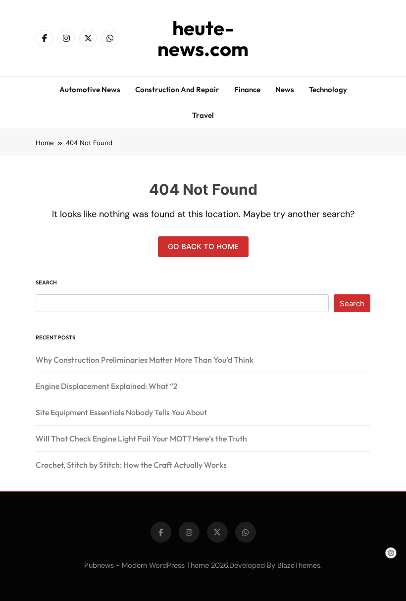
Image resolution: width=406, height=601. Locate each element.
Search (46, 282)
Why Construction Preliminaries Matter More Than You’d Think (145, 360)
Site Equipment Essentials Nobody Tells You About (121, 412)
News (284, 89)
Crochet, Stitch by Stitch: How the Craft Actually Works (131, 465)
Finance (247, 89)
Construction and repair (177, 89)
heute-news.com (203, 38)
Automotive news (89, 89)
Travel (203, 115)
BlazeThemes (298, 565)
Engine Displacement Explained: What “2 (107, 386)
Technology (328, 89)
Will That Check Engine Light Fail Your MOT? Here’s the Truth (141, 438)
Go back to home (203, 246)
